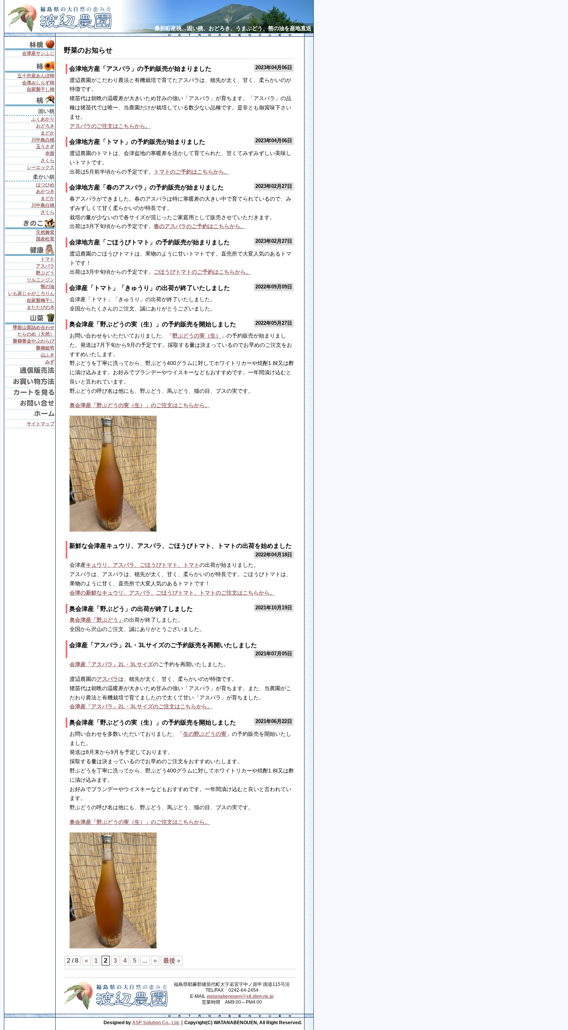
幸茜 (49, 153)
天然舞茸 (45, 232)
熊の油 (47, 286)
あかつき (45, 191)
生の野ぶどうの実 (204, 734)
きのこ (29, 222)
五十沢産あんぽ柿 (35, 75)
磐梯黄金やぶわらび (33, 341)
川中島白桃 (42, 140)
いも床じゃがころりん (31, 293)
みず (49, 362)
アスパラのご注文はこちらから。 (110, 126)
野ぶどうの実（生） (196, 336)
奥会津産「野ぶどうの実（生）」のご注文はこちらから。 (140, 405)
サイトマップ (40, 423)
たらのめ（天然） (35, 334)
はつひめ (45, 185)
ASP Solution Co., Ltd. (156, 1022)
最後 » (171, 960)
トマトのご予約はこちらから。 (192, 172)
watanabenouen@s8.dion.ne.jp (240, 996)
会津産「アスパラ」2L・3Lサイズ (111, 664)
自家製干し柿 (40, 89)
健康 (29, 249)
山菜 (29, 317)
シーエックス (40, 167)
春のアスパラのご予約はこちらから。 (200, 226)
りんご (29, 43)
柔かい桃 (29, 176)
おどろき (45, 126)
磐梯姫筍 (45, 348)
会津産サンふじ (38, 53)
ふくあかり (42, 119)
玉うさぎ (45, 146)
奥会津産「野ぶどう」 (97, 620)
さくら (47, 160)
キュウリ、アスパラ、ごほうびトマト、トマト (142, 565)
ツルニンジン (40, 280)
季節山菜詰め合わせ (33, 327)
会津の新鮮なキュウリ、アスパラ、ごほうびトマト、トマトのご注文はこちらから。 (172, 593)
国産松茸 (45, 239)
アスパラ (107, 679)
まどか (47, 133)
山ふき (47, 355)
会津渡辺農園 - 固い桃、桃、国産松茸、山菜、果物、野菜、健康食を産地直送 (62, 16)
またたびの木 (40, 307)
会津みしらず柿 (38, 82)
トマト (47, 259)
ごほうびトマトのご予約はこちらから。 (202, 272)
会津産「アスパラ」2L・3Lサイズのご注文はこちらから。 (141, 706)
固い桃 (29, 110)
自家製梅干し (40, 300)
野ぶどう (45, 273)
